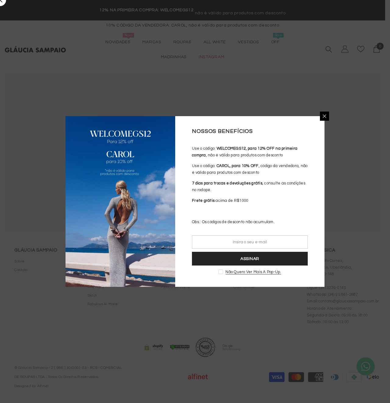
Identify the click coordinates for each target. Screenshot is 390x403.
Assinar (249, 259)
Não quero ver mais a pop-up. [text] (253, 272)
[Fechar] (324, 116)
